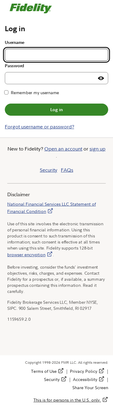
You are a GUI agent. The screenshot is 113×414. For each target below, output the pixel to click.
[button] (101, 78)
